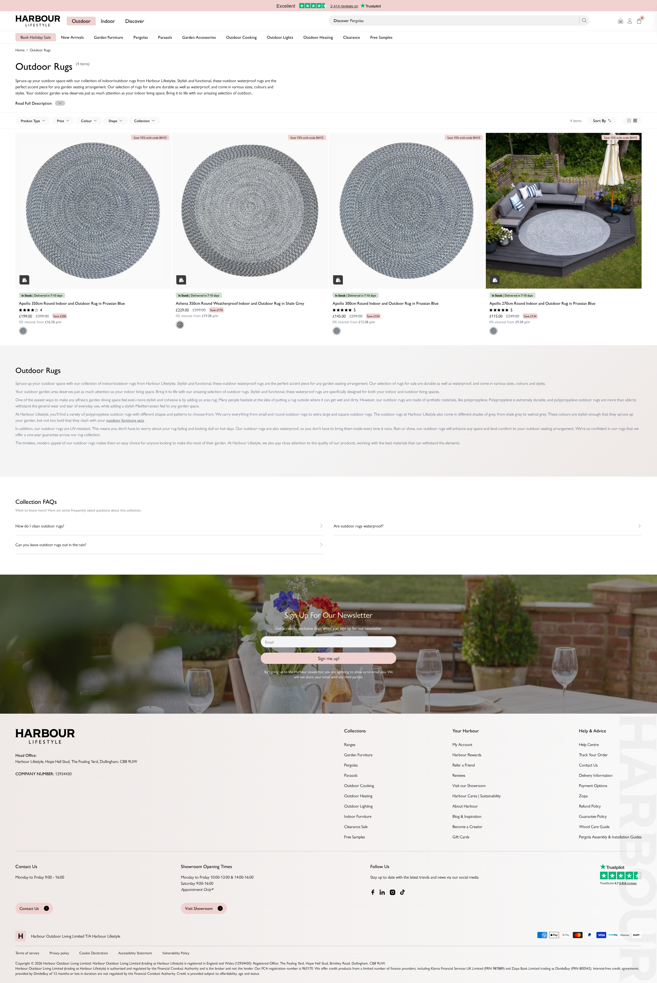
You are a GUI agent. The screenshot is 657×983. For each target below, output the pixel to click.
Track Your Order (593, 755)
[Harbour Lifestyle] (38, 21)
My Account (462, 744)
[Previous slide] (20, 205)
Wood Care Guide (594, 826)
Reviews (458, 775)
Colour (86, 120)
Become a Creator (467, 826)
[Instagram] (393, 892)
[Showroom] (620, 21)
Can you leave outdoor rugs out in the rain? (50, 544)
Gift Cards (460, 837)
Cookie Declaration (93, 952)
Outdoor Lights (280, 37)
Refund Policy (590, 806)
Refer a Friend (463, 765)
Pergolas (140, 37)
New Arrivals (72, 37)
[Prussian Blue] (23, 331)
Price (60, 120)
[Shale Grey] (180, 325)
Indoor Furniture (357, 816)
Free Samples (381, 37)
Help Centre (589, 744)
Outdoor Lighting (358, 806)
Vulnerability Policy (175, 952)
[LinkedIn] (383, 892)
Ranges (349, 744)
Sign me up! (328, 658)
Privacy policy (59, 952)
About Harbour (465, 806)
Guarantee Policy (593, 816)
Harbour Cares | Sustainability (476, 796)
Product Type (30, 120)
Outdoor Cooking (241, 37)
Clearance (351, 37)
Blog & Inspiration (466, 816)
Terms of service (27, 952)
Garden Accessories (199, 37)
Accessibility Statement (135, 952)
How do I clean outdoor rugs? (39, 526)
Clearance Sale (356, 826)
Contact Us (588, 765)
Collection (142, 120)
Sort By (599, 120)
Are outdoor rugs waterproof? (358, 526)
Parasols (165, 37)
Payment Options (593, 785)
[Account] (629, 21)
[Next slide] (166, 205)
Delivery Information (596, 775)
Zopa (583, 796)
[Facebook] (372, 892)
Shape (113, 120)
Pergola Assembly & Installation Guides (610, 837)
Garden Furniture (108, 37)
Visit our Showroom (469, 785)
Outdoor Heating (318, 37)
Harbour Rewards (466, 755)
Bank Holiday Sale (36, 37)
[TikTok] (403, 892)
